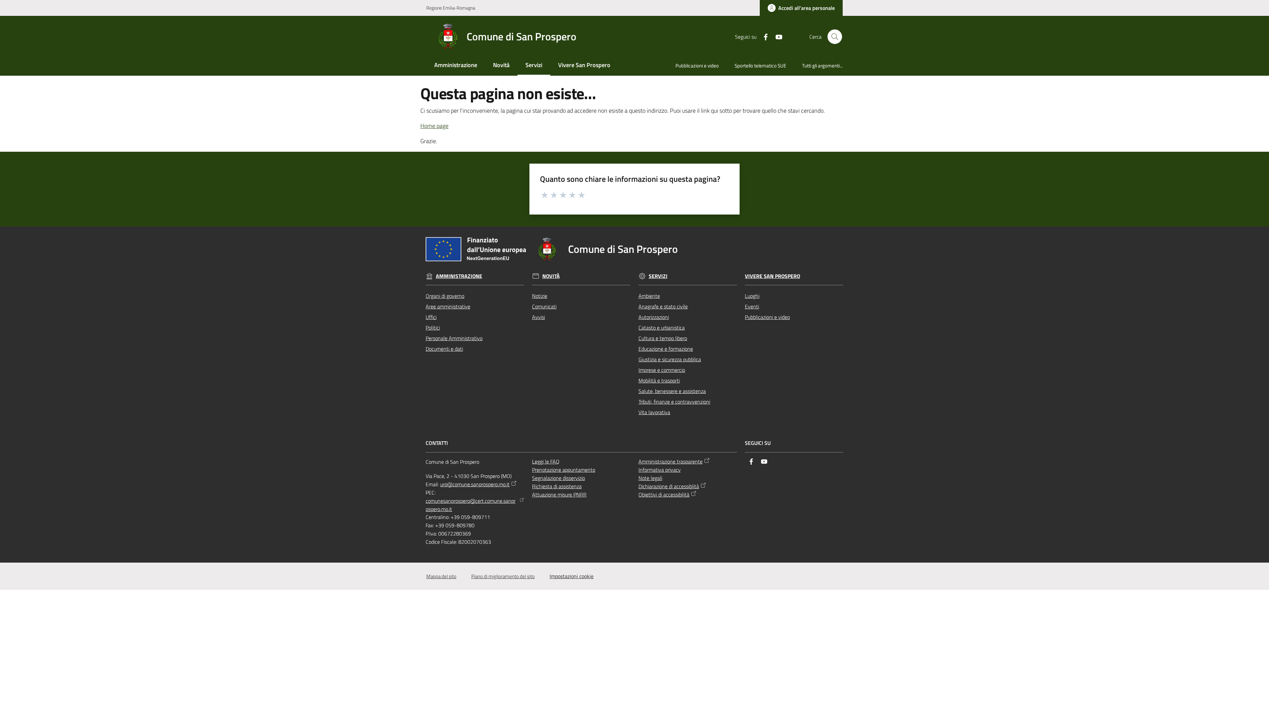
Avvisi (538, 317)
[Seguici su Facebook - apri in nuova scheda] (763, 36)
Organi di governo (445, 296)
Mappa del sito (441, 576)
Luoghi (752, 296)
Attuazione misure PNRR (559, 494)
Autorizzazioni (653, 317)
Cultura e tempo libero (662, 338)
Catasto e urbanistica (661, 328)
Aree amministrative (448, 306)
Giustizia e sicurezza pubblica (669, 359)
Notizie (539, 296)
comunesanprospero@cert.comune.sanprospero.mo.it (471, 505)
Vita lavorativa (654, 412)
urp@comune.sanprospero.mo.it (475, 484)
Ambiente (649, 296)
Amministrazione (459, 276)
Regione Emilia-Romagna (450, 7)
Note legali (650, 478)
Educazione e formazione (665, 349)
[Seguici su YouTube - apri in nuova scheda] (776, 36)
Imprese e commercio (661, 370)
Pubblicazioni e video (767, 317)
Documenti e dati (444, 349)
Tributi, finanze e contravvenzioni (674, 402)
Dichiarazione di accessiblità (668, 486)
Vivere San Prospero (772, 276)
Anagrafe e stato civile (663, 306)
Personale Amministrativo (454, 338)
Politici (433, 328)
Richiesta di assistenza (557, 486)
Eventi (752, 306)
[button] (835, 37)
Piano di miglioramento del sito (503, 576)
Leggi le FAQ (545, 461)
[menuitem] (455, 66)
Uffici (431, 317)
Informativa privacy (659, 470)
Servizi (658, 276)
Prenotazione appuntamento (563, 470)
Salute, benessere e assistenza (672, 391)
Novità (551, 276)
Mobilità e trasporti (659, 380)
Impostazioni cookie (572, 576)
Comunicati (544, 306)
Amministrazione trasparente (670, 461)
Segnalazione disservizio (558, 478)
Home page (434, 125)
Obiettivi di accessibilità (663, 494)
